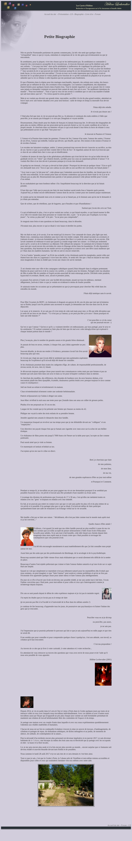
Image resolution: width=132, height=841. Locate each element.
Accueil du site (50, 14)
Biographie (79, 14)
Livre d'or (89, 14)
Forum (98, 14)
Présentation (63, 14)
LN (71, 14)
